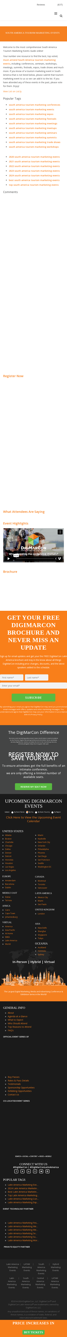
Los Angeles (10, 870)
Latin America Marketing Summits (23, 1236)
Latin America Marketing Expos (23, 1202)
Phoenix (41, 852)
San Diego (42, 856)
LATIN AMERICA (43, 893)
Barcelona (9, 884)
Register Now (13, 376)
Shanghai (42, 931)
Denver (8, 852)
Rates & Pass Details (18, 1080)
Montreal (42, 880)
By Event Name (19, 812)
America (8, 926)
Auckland (42, 947)
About (11, 1012)
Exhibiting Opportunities (20, 1090)
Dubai (7, 897)
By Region (57, 812)
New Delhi (42, 928)
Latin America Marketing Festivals (23, 1222)
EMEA (7, 937)
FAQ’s (11, 1030)
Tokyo (40, 938)
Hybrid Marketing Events (55, 1267)
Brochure (10, 572)
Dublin (8, 887)
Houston (9, 863)
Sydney (41, 954)
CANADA (39, 877)
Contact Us (13, 1094)
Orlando (41, 845)
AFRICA (6, 906)
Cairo (7, 910)
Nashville (42, 838)
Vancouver (42, 888)
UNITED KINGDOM (44, 909)
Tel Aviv (8, 900)
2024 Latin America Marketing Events (23, 1188)
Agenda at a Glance (17, 1016)
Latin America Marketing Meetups (23, 1229)
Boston (8, 838)
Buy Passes (13, 1076)
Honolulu (9, 859)
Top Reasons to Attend (19, 1026)
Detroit (8, 856)
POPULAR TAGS (14, 1179)
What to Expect (15, 1019)
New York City (44, 842)
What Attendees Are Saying (24, 512)
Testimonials (14, 1083)
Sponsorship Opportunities (21, 1087)
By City (31, 812)
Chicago (8, 845)
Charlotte (9, 842)
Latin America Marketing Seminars (23, 1233)
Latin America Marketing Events (23, 1184)
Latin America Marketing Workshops (23, 1240)
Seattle (41, 863)
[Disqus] (33, 239)
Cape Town (10, 913)
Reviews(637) (50, 4)
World (8, 944)
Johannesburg (11, 917)
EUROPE (6, 876)
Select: (7, 812)
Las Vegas (9, 866)
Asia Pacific (10, 930)
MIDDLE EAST (9, 893)
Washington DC (44, 866)
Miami (40, 835)
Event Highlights (15, 523)
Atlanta (8, 835)
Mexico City (43, 897)
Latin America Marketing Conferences (23, 1198)
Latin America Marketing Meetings (23, 1226)
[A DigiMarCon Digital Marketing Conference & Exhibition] (33, 1154)
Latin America (11, 940)
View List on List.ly (12, 91)
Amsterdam (10, 880)
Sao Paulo (42, 904)
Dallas (8, 849)
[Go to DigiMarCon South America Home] (13, 19)
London (41, 913)
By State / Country (44, 812)
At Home (9, 933)
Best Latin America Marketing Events (23, 1191)
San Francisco (44, 859)
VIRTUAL (7, 922)
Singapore (42, 935)
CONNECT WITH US (33, 1164)
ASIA (37, 924)
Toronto (41, 884)
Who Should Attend (17, 1023)
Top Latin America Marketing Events (23, 1195)
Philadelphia (43, 849)
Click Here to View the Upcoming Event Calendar (33, 819)
